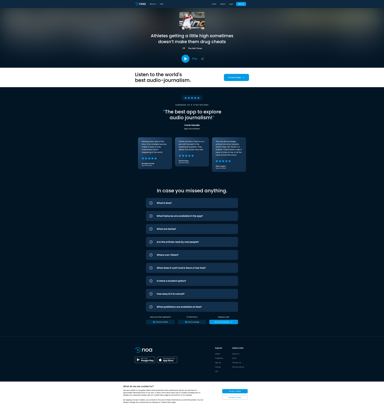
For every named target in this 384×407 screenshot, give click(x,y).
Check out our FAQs (162, 322)
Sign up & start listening (221, 322)
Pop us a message (193, 322)
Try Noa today (234, 77)
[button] (188, 203)
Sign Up (241, 4)
